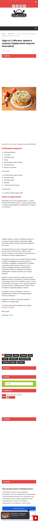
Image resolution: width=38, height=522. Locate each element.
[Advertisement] (20, 21)
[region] (19, 504)
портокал (14, 359)
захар (16, 355)
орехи (5, 359)
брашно (8, 355)
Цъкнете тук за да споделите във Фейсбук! (19, 144)
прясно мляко (25, 359)
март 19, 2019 (6, 51)
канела (23, 355)
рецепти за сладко (8, 307)
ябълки (21, 362)
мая (30, 355)
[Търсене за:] (19, 383)
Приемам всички (19, 508)
